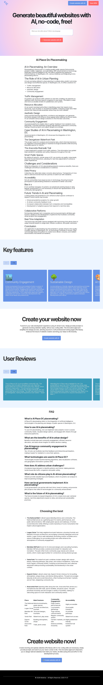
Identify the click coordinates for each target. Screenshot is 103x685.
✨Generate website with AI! (51, 40)
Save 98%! (93, 3)
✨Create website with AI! (51, 660)
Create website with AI (51, 338)
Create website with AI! (77, 3)
